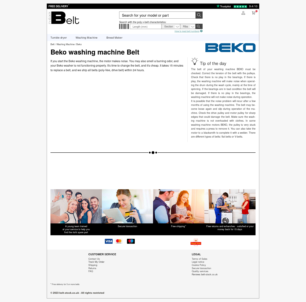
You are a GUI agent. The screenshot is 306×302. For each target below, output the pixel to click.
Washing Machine (87, 37)
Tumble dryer (58, 37)
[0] (254, 13)
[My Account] (243, 13)
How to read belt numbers (187, 31)
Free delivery (59, 6)
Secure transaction (201, 268)
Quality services (200, 271)
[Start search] (199, 15)
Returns (92, 268)
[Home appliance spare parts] (63, 24)
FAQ (90, 271)
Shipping (92, 265)
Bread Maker (114, 37)
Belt (52, 44)
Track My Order (96, 261)
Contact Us (94, 258)
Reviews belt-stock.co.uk (205, 274)
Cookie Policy (199, 265)
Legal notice (198, 261)
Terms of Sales (199, 258)
